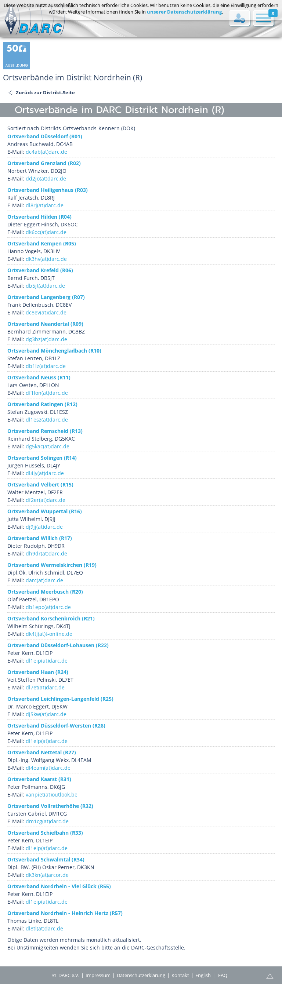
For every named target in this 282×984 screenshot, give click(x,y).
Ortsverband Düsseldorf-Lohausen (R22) (58, 645)
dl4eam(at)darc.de (48, 767)
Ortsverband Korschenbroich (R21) (51, 618)
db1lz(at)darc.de (46, 365)
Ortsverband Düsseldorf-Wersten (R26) (56, 725)
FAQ (222, 975)
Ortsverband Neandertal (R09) (45, 323)
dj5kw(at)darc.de (46, 714)
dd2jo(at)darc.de (46, 178)
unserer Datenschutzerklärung (184, 11)
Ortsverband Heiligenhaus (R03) (47, 189)
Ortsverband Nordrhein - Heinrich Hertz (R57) (65, 913)
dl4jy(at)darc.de (45, 473)
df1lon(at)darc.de (47, 392)
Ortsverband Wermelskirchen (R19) (52, 564)
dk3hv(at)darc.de (46, 258)
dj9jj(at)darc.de (44, 526)
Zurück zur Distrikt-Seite (45, 92)
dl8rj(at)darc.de (45, 205)
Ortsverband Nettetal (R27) (41, 752)
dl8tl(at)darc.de (44, 928)
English (203, 975)
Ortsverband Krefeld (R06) (40, 270)
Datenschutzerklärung (141, 975)
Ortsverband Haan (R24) (37, 671)
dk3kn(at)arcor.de (47, 874)
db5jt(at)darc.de (45, 285)
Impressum (98, 975)
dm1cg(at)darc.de (47, 821)
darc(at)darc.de (44, 580)
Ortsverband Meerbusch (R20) (45, 591)
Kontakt (180, 975)
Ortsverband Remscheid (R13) (45, 430)
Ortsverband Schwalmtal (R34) (45, 859)
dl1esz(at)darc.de (47, 419)
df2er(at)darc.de (45, 499)
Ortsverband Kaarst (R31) (39, 779)
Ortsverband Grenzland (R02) (44, 163)
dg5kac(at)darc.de (47, 446)
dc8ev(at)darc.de (46, 312)
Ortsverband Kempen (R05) (41, 243)
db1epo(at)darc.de (48, 607)
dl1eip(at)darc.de (47, 660)
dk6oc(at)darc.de (46, 232)
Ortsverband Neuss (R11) (38, 377)
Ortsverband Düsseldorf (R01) (44, 136)
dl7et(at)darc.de (45, 687)
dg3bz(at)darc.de (46, 339)
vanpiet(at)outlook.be (51, 794)
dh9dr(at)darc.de (46, 553)
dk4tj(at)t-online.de (49, 633)
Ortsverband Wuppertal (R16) (44, 511)
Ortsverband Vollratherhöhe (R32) (50, 805)
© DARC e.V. (65, 975)
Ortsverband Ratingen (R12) (42, 404)
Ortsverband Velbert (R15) (40, 484)
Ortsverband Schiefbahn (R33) (45, 832)
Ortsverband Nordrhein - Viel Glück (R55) (59, 886)
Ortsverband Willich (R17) (39, 538)
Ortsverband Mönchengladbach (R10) (54, 350)
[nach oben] (270, 975)
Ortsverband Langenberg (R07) (46, 297)
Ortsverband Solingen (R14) (42, 457)
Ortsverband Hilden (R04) (39, 216)
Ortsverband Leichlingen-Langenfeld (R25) (60, 698)
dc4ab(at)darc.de (46, 151)
